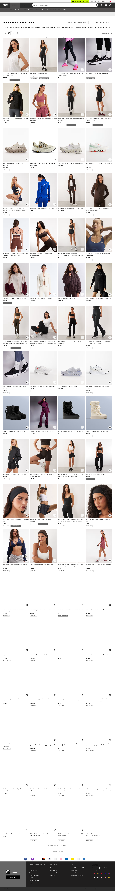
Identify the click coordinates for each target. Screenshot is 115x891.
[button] (94, 873)
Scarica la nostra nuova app (80, 1)
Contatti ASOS (83, 889)
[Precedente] (59, 22)
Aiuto (30, 868)
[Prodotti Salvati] (106, 5)
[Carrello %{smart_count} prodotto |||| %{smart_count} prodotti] (110, 5)
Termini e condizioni (101, 889)
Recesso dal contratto (34, 875)
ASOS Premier (32, 878)
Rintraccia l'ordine (33, 870)
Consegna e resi (33, 873)
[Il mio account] (102, 5)
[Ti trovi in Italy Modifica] (110, 1)
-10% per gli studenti (34, 880)
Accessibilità (109, 889)
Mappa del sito (32, 883)
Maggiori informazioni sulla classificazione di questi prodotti (57, 37)
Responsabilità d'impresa (56, 873)
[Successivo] (110, 22)
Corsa (91, 22)
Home (4, 18)
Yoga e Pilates (100, 22)
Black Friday (74, 873)
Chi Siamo (52, 868)
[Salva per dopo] (27, 70)
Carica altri (57, 851)
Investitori (52, 875)
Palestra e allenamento (81, 22)
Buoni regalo (74, 870)
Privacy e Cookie (91, 889)
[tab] (5, 10)
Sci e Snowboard (67, 22)
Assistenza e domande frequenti (98, 1)
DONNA (14, 5)
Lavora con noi (53, 870)
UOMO (24, 5)
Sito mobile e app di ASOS (77, 868)
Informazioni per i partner (77, 875)
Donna (10, 18)
